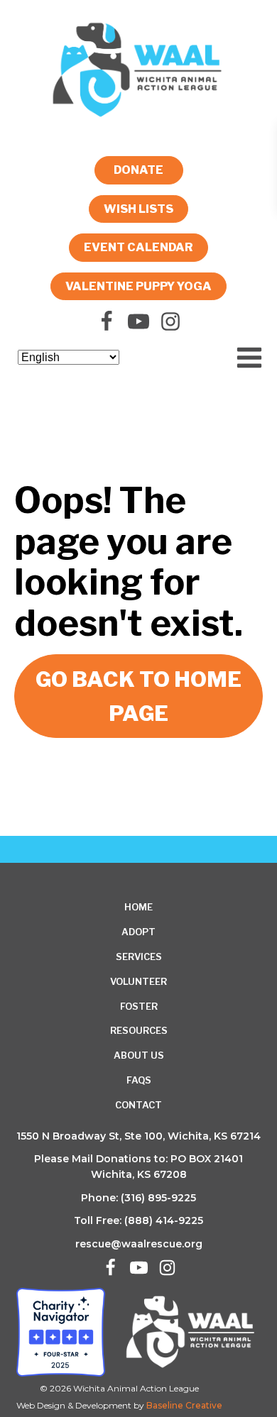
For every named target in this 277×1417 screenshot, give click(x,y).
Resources (139, 1030)
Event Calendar (138, 247)
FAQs (138, 1080)
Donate (138, 170)
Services (139, 956)
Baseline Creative (184, 1405)
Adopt (138, 931)
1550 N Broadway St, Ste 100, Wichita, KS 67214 (138, 1136)
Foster (139, 1006)
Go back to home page (138, 696)
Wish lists (138, 209)
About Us (139, 1055)
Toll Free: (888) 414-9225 (138, 1220)
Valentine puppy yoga (138, 286)
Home (138, 906)
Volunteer (138, 981)
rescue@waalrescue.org (138, 1243)
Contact (138, 1104)
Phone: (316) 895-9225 (138, 1197)
